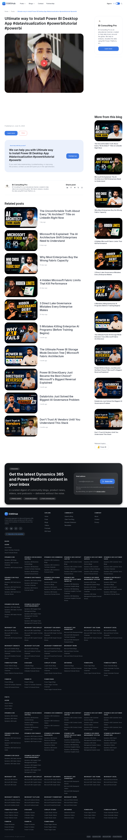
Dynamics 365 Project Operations (112, 578)
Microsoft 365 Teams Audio (92, 784)
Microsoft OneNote (12, 645)
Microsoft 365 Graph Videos (52, 782)
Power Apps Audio (89, 818)
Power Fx (28, 679)
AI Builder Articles (30, 812)
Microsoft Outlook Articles (32, 800)
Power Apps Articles (90, 812)
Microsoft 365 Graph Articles (52, 779)
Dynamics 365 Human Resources (52, 578)
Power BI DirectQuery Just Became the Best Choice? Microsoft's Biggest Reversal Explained (108, 370)
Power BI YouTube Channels (13, 684)
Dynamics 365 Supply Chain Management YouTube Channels (33, 616)
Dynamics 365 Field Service (12, 578)
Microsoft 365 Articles (11, 779)
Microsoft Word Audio (70, 805)
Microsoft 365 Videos (11, 782)
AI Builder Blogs (29, 665)
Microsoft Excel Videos (110, 782)
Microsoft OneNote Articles (12, 800)
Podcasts (47, 528)
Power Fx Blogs (29, 682)
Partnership (50, 3)
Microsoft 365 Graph (52, 627)
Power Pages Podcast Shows (52, 689)
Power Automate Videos (111, 815)
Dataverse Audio (69, 818)
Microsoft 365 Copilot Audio (33, 784)
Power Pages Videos (50, 827)
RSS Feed (48, 531)
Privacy (97, 522)
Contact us (73, 156)
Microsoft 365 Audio (10, 784)
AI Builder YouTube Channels (33, 668)
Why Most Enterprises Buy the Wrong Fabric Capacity (108, 211)
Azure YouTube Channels (12, 550)
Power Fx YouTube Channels (33, 684)
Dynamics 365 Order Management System (92, 578)
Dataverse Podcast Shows (72, 671)
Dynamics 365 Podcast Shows (13, 567)
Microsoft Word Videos (71, 802)
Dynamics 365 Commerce (53, 557)
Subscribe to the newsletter (15, 534)
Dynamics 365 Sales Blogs (12, 607)
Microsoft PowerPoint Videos (52, 802)
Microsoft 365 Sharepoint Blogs (73, 632)
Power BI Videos (9, 827)
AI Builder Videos (29, 815)
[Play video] (44, 63)
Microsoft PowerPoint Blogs (52, 648)
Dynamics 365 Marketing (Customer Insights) (72, 579)
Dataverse (68, 662)
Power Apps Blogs (89, 665)
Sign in (109, 3)
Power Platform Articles (11, 812)
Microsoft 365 (10, 627)
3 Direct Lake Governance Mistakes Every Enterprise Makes (56, 307)
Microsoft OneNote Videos (12, 802)
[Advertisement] (44, 110)
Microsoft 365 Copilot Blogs (33, 630)
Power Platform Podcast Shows (14, 673)
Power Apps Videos (90, 815)
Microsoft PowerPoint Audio (52, 805)
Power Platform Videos (11, 815)
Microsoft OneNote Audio (12, 805)
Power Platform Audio (11, 818)
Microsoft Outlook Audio (32, 805)
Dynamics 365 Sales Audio (12, 763)
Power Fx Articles (30, 824)
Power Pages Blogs (50, 682)
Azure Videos (8, 706)
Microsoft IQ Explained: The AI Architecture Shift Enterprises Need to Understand (59, 237)
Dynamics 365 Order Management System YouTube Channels (93, 589)
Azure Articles (9, 703)
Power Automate (110, 662)
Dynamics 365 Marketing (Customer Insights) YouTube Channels (72, 591)
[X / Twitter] (7, 528)
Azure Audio (8, 708)
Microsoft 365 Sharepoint (69, 628)
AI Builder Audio (29, 818)
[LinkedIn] (67, 187)
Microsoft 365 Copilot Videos (33, 782)
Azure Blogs (8, 547)
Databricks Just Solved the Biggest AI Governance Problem (108, 402)
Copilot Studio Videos (50, 815)
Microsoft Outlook (32, 645)
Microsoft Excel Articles (111, 779)
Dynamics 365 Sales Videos (13, 761)
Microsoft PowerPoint (53, 645)
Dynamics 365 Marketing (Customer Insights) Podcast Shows (72, 598)
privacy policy (101, 491)
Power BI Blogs (9, 682)
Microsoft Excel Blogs (110, 630)
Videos (47, 525)
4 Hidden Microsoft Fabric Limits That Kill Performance (108, 242)
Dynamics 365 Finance (33, 577)
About (96, 516)
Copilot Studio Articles (50, 812)
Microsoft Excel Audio (110, 784)
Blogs (31, 3)
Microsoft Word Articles (71, 800)
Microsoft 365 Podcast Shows (13, 638)
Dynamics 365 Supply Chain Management (32, 605)
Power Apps (88, 662)
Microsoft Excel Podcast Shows (113, 638)
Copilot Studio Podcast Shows (53, 673)
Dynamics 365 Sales (12, 604)
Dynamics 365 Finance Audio (33, 741)
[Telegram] (74, 187)
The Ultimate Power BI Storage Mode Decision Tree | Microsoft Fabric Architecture (59, 353)
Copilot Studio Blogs (50, 665)
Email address (80, 476)
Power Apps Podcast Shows (92, 673)
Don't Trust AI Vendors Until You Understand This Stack (106, 433)
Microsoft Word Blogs (70, 648)
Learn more (11, 133)
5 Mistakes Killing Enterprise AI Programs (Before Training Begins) (59, 330)
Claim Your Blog (69, 519)
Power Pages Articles (50, 824)
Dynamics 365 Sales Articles (13, 758)
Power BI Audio (9, 829)
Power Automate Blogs (110, 665)
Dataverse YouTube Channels (73, 668)
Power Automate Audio (110, 818)
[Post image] (21, 217)
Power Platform (11, 662)
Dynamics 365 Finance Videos (33, 739)
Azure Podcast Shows (11, 552)
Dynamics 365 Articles (11, 716)
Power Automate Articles (111, 812)
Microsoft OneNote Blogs (12, 648)
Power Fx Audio (29, 829)
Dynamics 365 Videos (11, 718)
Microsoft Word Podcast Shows (73, 656)
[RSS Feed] (20, 528)
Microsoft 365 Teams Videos (92, 782)
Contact (40, 3)
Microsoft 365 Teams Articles (92, 779)
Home (6, 11)
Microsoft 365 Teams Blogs (92, 630)
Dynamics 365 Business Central (33, 558)
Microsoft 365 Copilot (33, 627)
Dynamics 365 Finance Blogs (33, 580)
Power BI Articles (10, 824)
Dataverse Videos (69, 815)
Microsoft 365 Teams (92, 627)
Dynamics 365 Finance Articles (34, 736)
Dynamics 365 (10, 557)
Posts (22, 3)
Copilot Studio (50, 662)
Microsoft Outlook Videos (32, 802)
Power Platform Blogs (11, 665)
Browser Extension (70, 522)
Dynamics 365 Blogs (10, 560)
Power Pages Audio (50, 829)
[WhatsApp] (82, 187)
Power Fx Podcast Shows (32, 687)
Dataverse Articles (69, 812)
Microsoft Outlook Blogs (31, 648)
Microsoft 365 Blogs (10, 630)
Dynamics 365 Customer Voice (113, 558)
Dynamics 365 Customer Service (93, 558)
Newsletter (68, 525)
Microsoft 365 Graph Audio (52, 784)
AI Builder (28, 662)
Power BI (103, 447)
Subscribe (108, 481)
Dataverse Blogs (69, 665)
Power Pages (49, 679)
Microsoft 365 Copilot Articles (33, 779)
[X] (78, 187)
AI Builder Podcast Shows (32, 671)
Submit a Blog (69, 516)
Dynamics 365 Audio (11, 721)
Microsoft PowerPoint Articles (53, 800)
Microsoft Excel (110, 627)
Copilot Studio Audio (50, 818)
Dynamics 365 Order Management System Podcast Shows (92, 596)
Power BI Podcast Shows (12, 687)
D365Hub (11, 3)
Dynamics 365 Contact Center (72, 558)
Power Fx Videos (29, 827)
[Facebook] (71, 187)
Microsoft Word (70, 645)
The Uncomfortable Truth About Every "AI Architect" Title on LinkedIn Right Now (60, 214)
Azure (7, 544)
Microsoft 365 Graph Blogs (52, 630)
